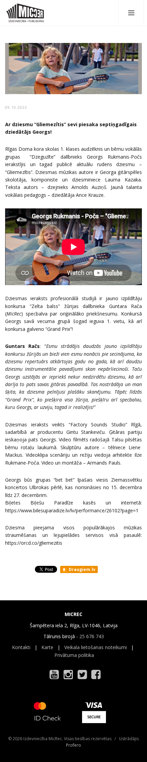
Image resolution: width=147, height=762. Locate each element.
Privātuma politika (74, 655)
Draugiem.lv (81, 569)
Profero (73, 745)
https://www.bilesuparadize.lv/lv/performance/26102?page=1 (71, 510)
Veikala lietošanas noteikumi (95, 647)
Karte (47, 647)
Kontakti (21, 647)
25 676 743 (91, 636)
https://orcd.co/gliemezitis (33, 543)
